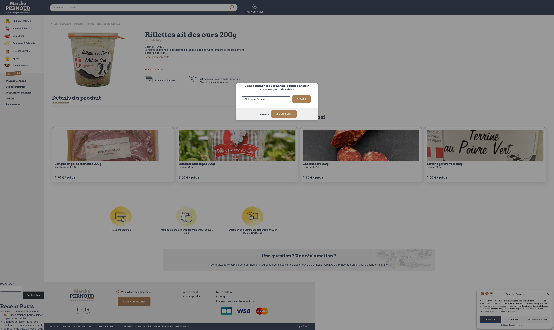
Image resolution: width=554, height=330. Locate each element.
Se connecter (284, 114)
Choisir (301, 99)
